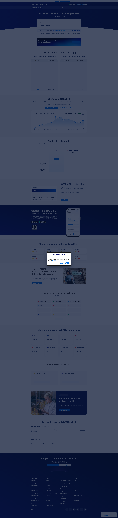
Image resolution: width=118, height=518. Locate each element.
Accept (67, 263)
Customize (62, 263)
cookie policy (54, 260)
